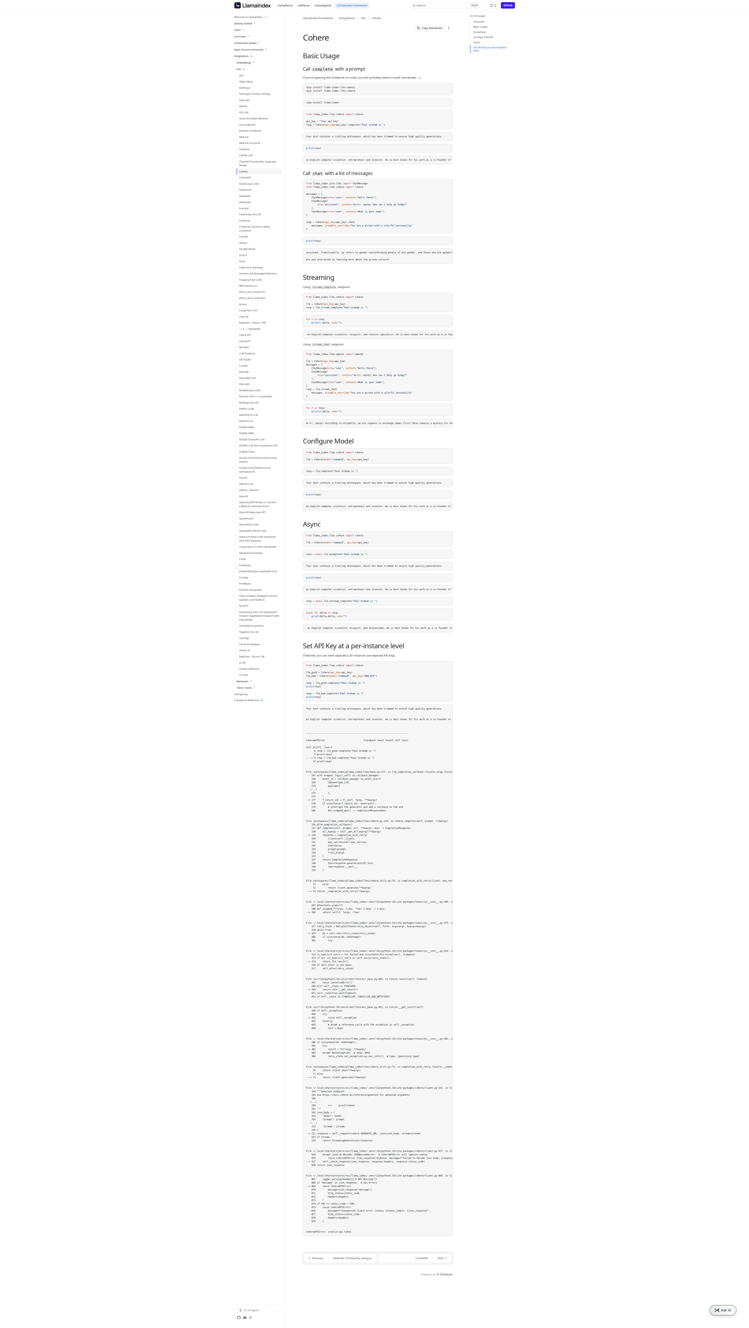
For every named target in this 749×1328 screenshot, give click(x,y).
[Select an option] (493, 5)
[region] (378, 160)
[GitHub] (239, 1317)
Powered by (428, 1274)
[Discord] (245, 1317)
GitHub (507, 5)
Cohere (376, 18)
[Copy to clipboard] (448, 87)
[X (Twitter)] (250, 1317)
